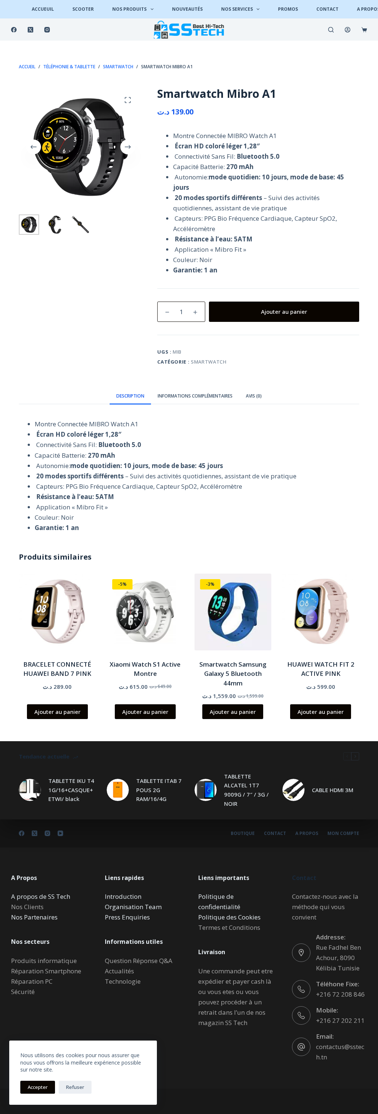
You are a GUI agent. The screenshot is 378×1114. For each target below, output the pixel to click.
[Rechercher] (331, 29)
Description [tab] (130, 396)
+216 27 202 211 (340, 1020)
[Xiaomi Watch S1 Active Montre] (145, 612)
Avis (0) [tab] (254, 396)
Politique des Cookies (229, 917)
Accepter (38, 1087)
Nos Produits (129, 9)
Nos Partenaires (34, 917)
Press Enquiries (127, 917)
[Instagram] (47, 29)
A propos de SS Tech (40, 896)
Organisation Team (133, 906)
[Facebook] (14, 29)
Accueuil (43, 9)
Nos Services (237, 9)
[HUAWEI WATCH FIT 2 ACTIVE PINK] (320, 612)
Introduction (123, 896)
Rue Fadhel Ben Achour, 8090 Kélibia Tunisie (338, 957)
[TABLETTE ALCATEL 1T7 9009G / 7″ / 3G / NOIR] (206, 790)
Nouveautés (187, 9)
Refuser (75, 1087)
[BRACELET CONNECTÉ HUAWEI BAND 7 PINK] (57, 612)
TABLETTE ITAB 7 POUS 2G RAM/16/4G (159, 790)
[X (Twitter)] (30, 29)
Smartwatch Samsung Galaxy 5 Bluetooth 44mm (233, 673)
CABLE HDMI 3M (332, 790)
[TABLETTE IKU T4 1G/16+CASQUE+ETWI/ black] (30, 790)
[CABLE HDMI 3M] (293, 790)
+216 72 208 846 (340, 994)
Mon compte (343, 833)
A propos (306, 833)
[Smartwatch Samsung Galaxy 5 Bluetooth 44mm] (233, 612)
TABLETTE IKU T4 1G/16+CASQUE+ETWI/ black (71, 790)
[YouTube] (60, 833)
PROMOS (288, 9)
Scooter (83, 9)
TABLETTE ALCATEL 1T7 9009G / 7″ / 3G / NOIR (246, 790)
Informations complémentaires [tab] (195, 396)
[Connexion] (347, 29)
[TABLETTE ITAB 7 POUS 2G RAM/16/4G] (118, 790)
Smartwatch (209, 361)
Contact (327, 9)
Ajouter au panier (284, 311)
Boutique (243, 833)
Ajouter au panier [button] (57, 711)
